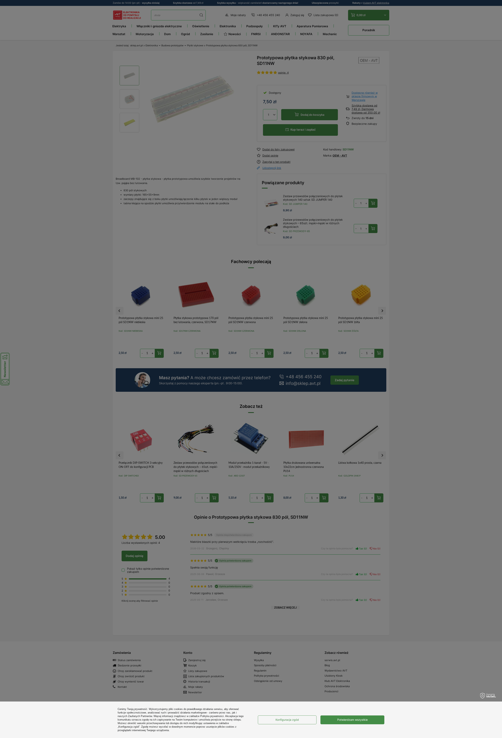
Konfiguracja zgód (287, 719)
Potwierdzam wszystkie (352, 719)
